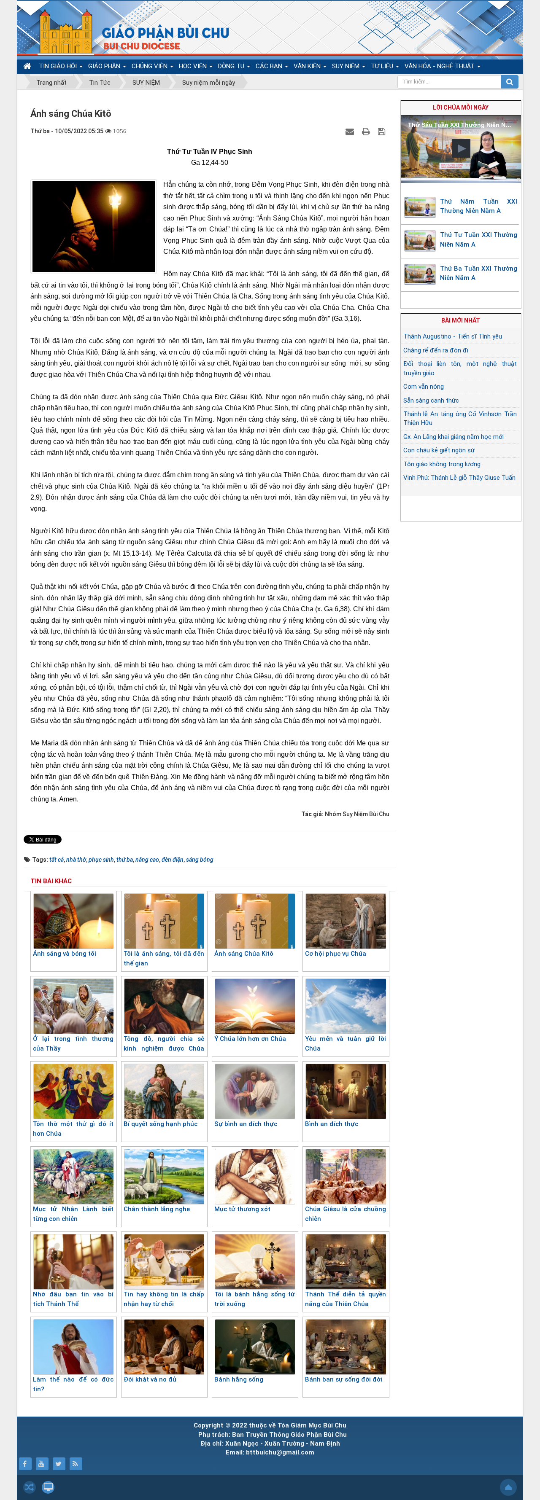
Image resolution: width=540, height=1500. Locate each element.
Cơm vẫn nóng (423, 386)
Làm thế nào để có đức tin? (73, 1384)
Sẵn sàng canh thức (431, 400)
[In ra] (367, 131)
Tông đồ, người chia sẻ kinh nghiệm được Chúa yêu (164, 1048)
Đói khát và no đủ (150, 1379)
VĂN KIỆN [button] (308, 66)
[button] (461, 148)
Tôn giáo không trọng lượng (442, 464)
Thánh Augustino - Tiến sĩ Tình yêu (452, 336)
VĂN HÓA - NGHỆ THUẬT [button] (440, 66)
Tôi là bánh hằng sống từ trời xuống (254, 1299)
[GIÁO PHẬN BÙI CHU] (128, 31)
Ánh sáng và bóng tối (64, 953)
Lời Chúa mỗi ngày (461, 107)
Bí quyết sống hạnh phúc (160, 1124)
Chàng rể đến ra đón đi (435, 350)
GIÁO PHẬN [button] (105, 66)
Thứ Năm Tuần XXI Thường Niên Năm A (479, 206)
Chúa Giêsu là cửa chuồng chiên (345, 1214)
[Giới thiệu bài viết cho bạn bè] (351, 131)
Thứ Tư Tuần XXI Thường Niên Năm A (479, 239)
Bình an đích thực (331, 1124)
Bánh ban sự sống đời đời (343, 1379)
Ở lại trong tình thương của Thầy (73, 1043)
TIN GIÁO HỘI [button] (58, 66)
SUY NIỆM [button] (346, 66)
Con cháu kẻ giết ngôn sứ (439, 450)
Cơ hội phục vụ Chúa (335, 953)
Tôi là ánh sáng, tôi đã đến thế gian (164, 958)
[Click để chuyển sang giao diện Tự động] (29, 1487)
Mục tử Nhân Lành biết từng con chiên (73, 1214)
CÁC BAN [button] (270, 66)
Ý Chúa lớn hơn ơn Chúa (250, 1039)
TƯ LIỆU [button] (383, 66)
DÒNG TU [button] (232, 66)
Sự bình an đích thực (245, 1124)
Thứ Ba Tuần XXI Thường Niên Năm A (479, 273)
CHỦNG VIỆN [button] (150, 66)
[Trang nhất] (28, 66)
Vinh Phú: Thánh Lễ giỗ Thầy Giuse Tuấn (459, 477)
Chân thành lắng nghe (157, 1209)
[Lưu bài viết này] (382, 131)
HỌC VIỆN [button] (193, 66)
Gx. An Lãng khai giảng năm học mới (453, 437)
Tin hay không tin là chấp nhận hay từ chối (164, 1299)
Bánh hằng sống (238, 1379)
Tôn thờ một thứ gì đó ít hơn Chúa (73, 1128)
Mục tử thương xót (242, 1209)
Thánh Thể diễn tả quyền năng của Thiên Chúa (345, 1299)
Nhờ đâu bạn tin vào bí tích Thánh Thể (73, 1299)
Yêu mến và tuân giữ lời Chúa (345, 1043)
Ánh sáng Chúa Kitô (243, 953)
